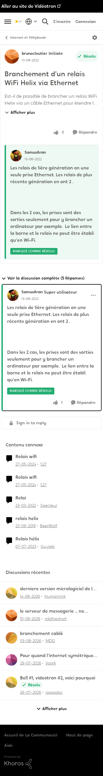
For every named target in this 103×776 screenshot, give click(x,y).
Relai (20, 498)
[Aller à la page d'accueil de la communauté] (18, 21)
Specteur (48, 505)
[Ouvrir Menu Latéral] (7, 21)
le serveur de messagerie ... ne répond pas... (52, 611)
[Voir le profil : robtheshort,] (11, 615)
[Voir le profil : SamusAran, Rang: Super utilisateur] (13, 295)
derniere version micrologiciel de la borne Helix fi (57, 589)
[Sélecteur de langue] (31, 21)
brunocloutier (34, 53)
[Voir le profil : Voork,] (11, 660)
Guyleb (48, 546)
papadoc (54, 692)
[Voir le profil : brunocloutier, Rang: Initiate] (12, 56)
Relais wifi (26, 457)
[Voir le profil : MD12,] (11, 638)
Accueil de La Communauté (31, 735)
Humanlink (55, 596)
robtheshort (56, 618)
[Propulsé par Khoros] (51, 762)
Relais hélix (27, 539)
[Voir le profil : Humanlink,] (11, 593)
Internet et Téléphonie (28, 37)
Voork (50, 663)
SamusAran (35, 152)
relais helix (26, 518)
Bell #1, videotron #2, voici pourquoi (57, 678)
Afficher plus (23, 112)
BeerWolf (48, 525)
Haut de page (79, 735)
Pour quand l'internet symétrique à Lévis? (58, 656)
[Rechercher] (45, 21)
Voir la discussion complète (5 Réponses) (45, 278)
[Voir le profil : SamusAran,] (16, 155)
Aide (8, 745)
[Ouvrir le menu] (95, 38)
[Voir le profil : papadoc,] (11, 682)
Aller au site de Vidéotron (28, 6)
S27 (43, 464)
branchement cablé (41, 633)
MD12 (50, 640)
